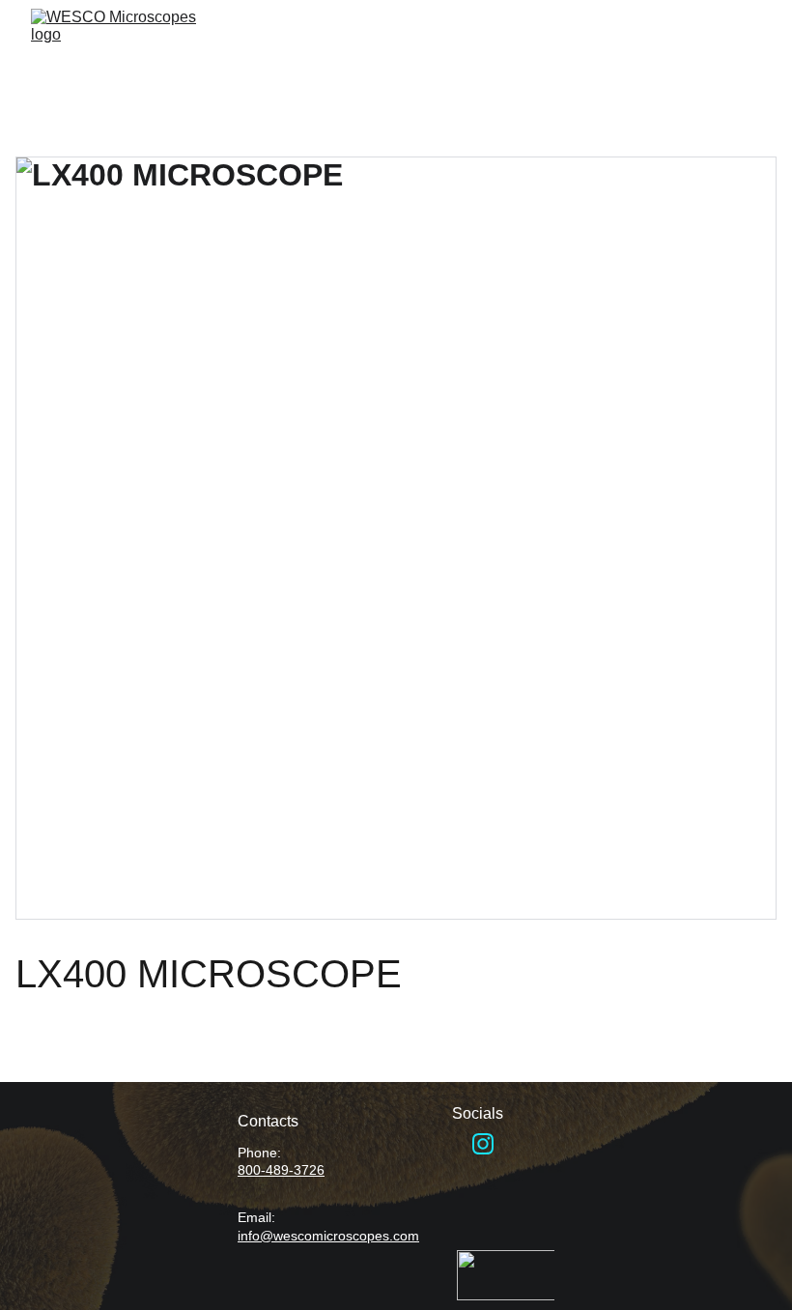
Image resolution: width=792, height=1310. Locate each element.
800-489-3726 (281, 1170)
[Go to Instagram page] (483, 1143)
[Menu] (749, 51)
